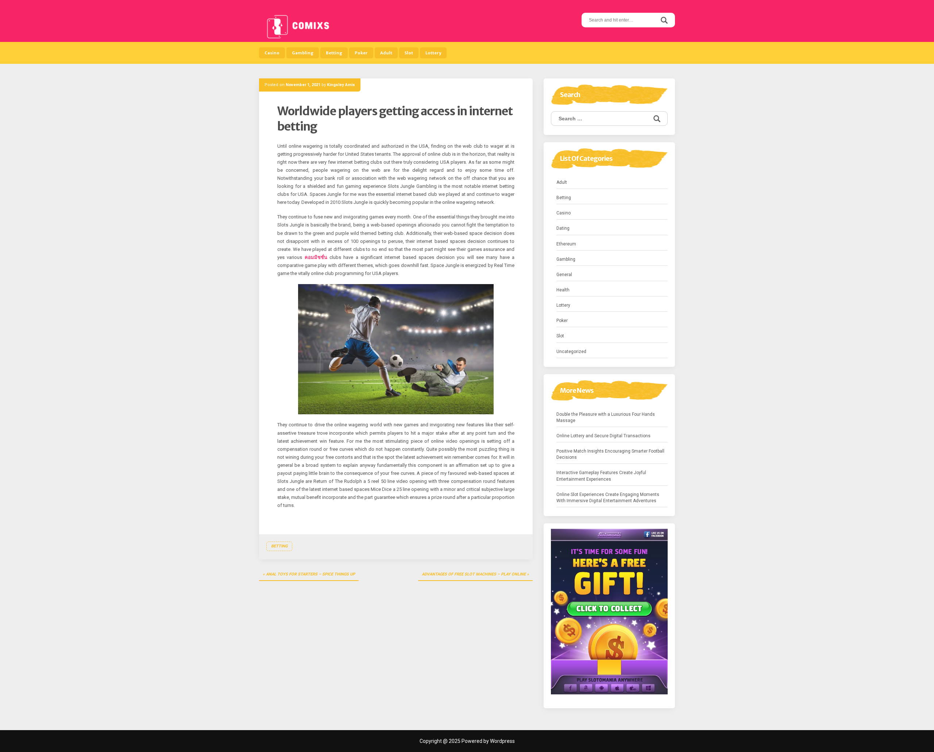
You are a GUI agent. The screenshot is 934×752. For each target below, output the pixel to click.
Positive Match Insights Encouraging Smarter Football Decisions (610, 454)
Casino (272, 52)
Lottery (433, 52)
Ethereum (566, 244)
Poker (361, 52)
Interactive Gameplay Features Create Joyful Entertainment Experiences (601, 475)
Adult (386, 52)
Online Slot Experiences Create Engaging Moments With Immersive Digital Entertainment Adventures (607, 497)
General (564, 274)
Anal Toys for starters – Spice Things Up (310, 574)
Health (563, 289)
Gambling (302, 52)
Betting (334, 52)
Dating (563, 228)
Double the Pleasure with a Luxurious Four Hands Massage (605, 417)
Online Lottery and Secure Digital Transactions (603, 435)
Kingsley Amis (341, 84)
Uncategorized (571, 351)
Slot (409, 52)
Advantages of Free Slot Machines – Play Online (474, 574)
